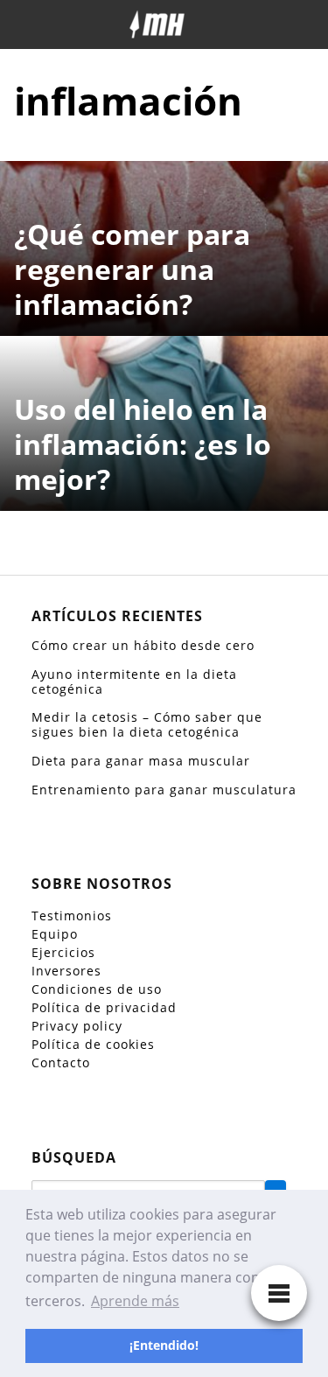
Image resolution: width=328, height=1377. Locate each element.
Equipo (54, 934)
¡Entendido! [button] (164, 1345)
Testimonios (71, 915)
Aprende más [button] (135, 1301)
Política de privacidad (104, 1007)
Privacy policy (76, 1025)
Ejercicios (63, 952)
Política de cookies (93, 1044)
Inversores (66, 970)
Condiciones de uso (96, 989)
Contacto (60, 1062)
